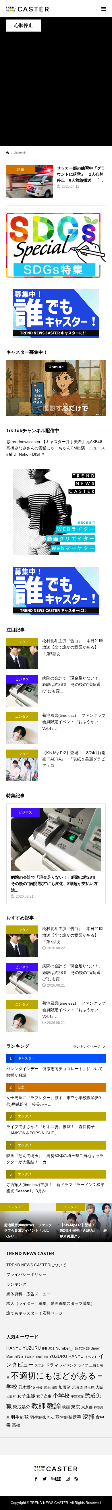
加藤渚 (65, 1387)
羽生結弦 (20, 1417)
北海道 (77, 1387)
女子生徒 (26, 1395)
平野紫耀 (77, 1396)
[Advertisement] (56, 90)
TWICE (29, 1356)
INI (44, 1348)
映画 (66, 1407)
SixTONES (82, 1348)
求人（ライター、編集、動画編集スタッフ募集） (50, 1303)
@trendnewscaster (23, 441)
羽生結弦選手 (68, 1417)
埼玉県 (89, 1387)
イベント (91, 1356)
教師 (38, 1406)
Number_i (64, 1348)
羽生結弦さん (42, 1417)
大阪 (99, 1387)
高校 (16, 1425)
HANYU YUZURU (23, 1348)
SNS (18, 1356)
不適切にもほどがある (53, 1375)
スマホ (39, 1365)
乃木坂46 (26, 1387)
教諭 (54, 1406)
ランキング (16, 1284)
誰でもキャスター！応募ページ (34, 1313)
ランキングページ (87, 1047)
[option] (28, 1222)
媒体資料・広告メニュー (28, 1294)
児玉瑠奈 (50, 1387)
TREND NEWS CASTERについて (36, 1265)
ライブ (83, 1365)
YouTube (42, 1356)
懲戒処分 (21, 1407)
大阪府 (11, 1396)
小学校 (61, 1395)
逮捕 (88, 1416)
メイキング (68, 1365)
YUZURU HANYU (66, 1356)
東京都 (86, 1407)
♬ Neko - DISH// (29, 454)
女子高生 (43, 1396)
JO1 (51, 1348)
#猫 (9, 454)
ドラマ (51, 1365)
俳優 (39, 1387)
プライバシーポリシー (26, 1274)
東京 (75, 1406)
